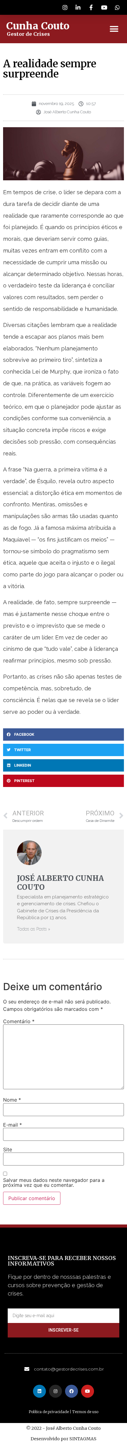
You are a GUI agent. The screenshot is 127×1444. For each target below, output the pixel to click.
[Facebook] (71, 1391)
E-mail (12, 1124)
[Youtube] (87, 1391)
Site (7, 1149)
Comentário (19, 1021)
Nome (12, 1099)
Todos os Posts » (33, 929)
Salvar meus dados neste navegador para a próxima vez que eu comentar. (53, 1182)
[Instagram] (55, 1391)
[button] (114, 29)
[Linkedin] (39, 1391)
